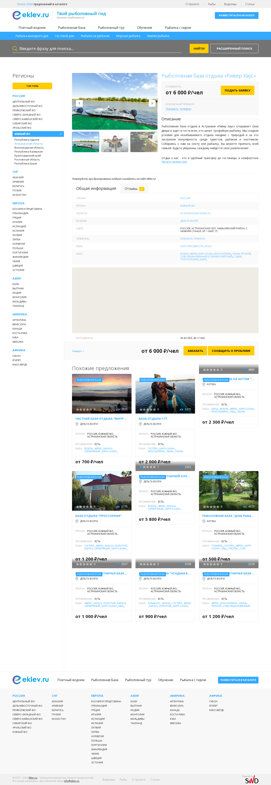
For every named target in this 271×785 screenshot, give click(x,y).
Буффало (154, 603)
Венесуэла (19, 324)
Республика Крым (25, 163)
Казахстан (19, 195)
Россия (18, 95)
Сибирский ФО (22, 123)
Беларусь (18, 186)
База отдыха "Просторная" (98, 515)
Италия (17, 222)
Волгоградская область (29, 147)
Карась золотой (116, 545)
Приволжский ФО (24, 110)
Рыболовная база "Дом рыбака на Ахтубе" (228, 515)
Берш (214, 409)
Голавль (217, 545)
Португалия (20, 252)
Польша (17, 248)
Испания (18, 230)
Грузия (16, 190)
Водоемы (230, 4)
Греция (16, 217)
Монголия (19, 297)
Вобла (184, 253)
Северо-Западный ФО (26, 114)
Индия (16, 293)
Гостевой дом (64, 36)
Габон (16, 356)
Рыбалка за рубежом (95, 36)
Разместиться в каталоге (237, 15)
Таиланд (18, 306)
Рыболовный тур (111, 27)
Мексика (17, 342)
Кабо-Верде (19, 364)
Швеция (17, 265)
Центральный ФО (23, 101)
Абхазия (18, 177)
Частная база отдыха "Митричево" (101, 418)
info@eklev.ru (71, 781)
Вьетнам (18, 288)
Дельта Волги (189, 221)
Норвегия (18, 244)
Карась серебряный (99, 450)
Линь (170, 451)
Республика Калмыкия (28, 151)
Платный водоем (31, 27)
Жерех (193, 253)
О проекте (192, 4)
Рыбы (211, 4)
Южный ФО (22, 134)
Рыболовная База (71, 27)
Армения (18, 181)
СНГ (15, 171)
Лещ (232, 411)
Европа (18, 203)
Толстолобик (189, 259)
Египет (16, 360)
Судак (238, 256)
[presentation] (79, 103)
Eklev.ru (33, 777)
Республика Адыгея (26, 139)
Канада (17, 328)
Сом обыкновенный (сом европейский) (206, 256)
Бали (15, 284)
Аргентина (19, 320)
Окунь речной (241, 253)
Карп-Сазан (205, 253)
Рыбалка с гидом (178, 27)
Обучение (144, 27)
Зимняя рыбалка (158, 36)
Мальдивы (19, 301)
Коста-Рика (19, 333)
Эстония (18, 270)
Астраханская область (28, 143)
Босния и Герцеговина (27, 209)
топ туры (32, 85)
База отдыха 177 (153, 418)
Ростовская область (27, 159)
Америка (19, 314)
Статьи (250, 4)
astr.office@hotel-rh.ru (196, 246)
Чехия (16, 261)
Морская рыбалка (128, 36)
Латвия (17, 235)
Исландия (19, 226)
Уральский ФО (21, 128)
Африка (18, 350)
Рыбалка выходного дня (31, 36)
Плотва (233, 548)
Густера (153, 448)
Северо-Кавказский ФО (27, 119)
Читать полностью (174, 161)
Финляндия (20, 257)
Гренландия (20, 213)
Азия (16, 278)
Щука (203, 259)
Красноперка (222, 253)
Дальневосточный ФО (27, 106)
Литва (16, 239)
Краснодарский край (27, 155)
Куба (15, 337)
